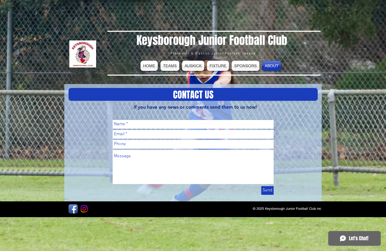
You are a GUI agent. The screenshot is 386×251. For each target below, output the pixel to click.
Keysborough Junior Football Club (212, 40)
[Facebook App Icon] (73, 208)
